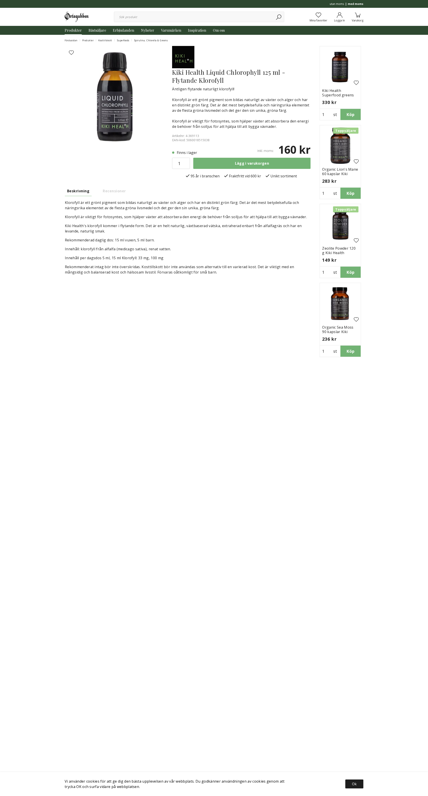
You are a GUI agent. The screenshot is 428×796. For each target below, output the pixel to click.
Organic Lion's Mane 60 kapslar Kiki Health (340, 174)
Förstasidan (71, 40)
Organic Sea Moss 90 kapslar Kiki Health (337, 332)
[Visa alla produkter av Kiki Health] (183, 56)
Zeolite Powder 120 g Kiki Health (339, 250)
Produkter (73, 30)
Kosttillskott (105, 40)
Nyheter (147, 30)
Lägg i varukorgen (252, 163)
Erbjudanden (123, 30)
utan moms (337, 4)
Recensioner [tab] (114, 191)
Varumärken (171, 30)
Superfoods (123, 40)
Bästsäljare (97, 30)
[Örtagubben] (76, 16)
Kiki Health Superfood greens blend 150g (338, 95)
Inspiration (197, 30)
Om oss (219, 30)
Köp (350, 114)
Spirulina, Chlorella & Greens (151, 40)
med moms (355, 4)
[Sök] (279, 17)
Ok (354, 783)
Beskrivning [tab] (78, 191)
